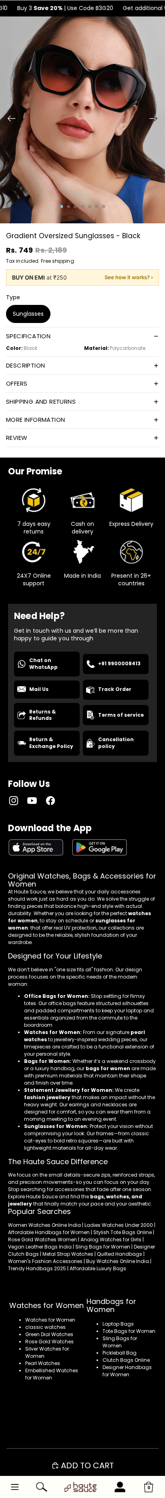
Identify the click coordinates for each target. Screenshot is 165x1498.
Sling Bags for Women (120, 1342)
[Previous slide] (9, 120)
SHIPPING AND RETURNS (41, 401)
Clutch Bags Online (126, 1360)
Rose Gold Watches (49, 1341)
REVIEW (16, 437)
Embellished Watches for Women (51, 1374)
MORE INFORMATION (35, 419)
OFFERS (16, 383)
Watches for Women (50, 1319)
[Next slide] (156, 120)
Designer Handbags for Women (127, 1371)
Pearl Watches (42, 1363)
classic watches (45, 1327)
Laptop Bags (118, 1323)
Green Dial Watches (49, 1334)
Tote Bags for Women (129, 1331)
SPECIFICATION (28, 336)
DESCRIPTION (25, 365)
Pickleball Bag (120, 1352)
